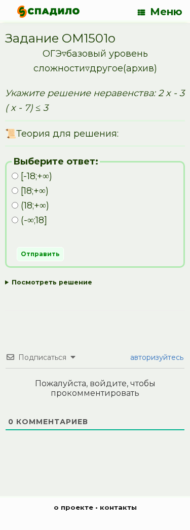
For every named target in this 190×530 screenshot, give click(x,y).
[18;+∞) (33, 190)
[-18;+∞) (35, 176)
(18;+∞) (33, 205)
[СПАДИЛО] (48, 11)
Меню (166, 12)
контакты (118, 507)
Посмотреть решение (52, 282)
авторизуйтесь (155, 357)
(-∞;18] (32, 220)
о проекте (73, 507)
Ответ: (95, 284)
